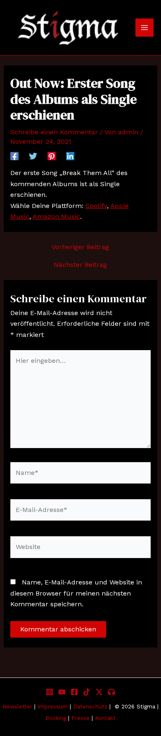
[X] (99, 692)
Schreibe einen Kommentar (54, 132)
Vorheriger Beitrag (80, 247)
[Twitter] (33, 156)
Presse (80, 718)
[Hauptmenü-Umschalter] (144, 28)
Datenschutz (90, 706)
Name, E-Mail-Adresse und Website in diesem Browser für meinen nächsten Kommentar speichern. (76, 593)
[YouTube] (62, 692)
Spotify (96, 206)
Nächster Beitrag (80, 265)
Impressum (54, 706)
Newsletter (17, 706)
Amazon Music (56, 216)
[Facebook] (14, 156)
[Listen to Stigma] (111, 692)
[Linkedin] (70, 156)
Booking (55, 718)
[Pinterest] (51, 156)
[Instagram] (49, 692)
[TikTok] (86, 692)
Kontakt (105, 718)
